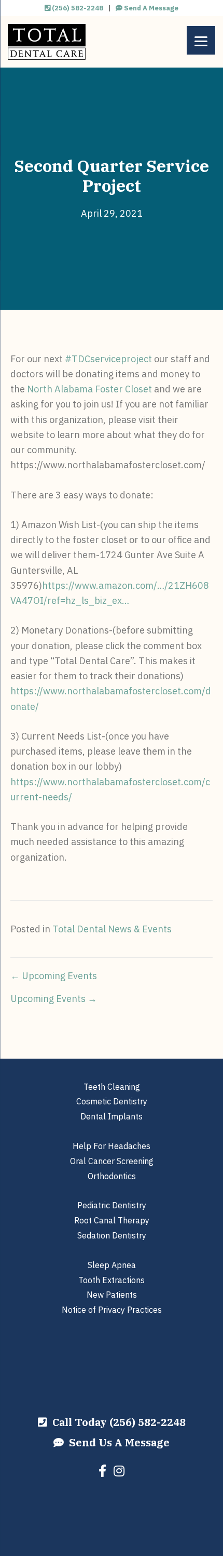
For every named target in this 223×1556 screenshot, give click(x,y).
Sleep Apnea (112, 1265)
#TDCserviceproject (108, 359)
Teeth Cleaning (111, 1087)
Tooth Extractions (111, 1280)
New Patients (112, 1294)
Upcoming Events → (53, 999)
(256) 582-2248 (76, 8)
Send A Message (150, 8)
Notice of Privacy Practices (112, 1309)
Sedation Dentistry (111, 1235)
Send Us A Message (117, 1442)
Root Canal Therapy (111, 1220)
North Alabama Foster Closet (89, 389)
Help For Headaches (111, 1146)
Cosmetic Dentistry (111, 1101)
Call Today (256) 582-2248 (116, 1422)
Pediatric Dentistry (111, 1205)
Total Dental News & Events (112, 929)
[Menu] (201, 40)
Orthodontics (112, 1176)
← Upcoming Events (53, 976)
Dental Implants (111, 1116)
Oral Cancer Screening (112, 1161)
